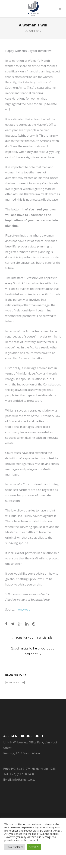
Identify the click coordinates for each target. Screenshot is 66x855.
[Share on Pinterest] (33, 623)
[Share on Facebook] (6, 623)
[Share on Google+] (20, 623)
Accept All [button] (34, 846)
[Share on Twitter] (13, 623)
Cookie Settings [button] (15, 846)
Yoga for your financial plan (33, 637)
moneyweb (23, 609)
